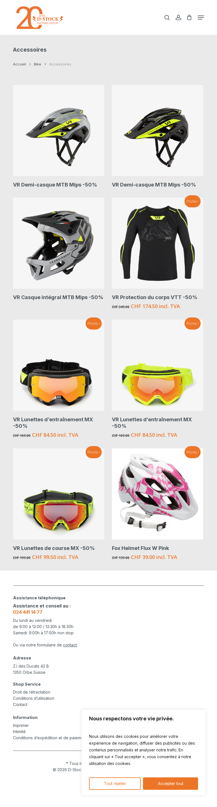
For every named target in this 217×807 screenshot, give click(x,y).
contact (70, 644)
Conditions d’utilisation (33, 698)
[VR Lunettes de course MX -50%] (58, 494)
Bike (37, 64)
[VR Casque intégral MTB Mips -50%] (58, 243)
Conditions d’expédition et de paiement (50, 737)
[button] (201, 17)
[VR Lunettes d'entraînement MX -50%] (58, 365)
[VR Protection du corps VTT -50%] (157, 243)
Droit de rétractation (31, 692)
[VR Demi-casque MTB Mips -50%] (58, 130)
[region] (143, 752)
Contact (20, 704)
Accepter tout (170, 783)
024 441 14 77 (27, 612)
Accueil (19, 64)
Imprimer (21, 725)
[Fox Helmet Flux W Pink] (157, 494)
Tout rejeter (115, 783)
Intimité (19, 731)
